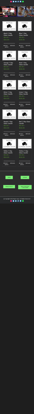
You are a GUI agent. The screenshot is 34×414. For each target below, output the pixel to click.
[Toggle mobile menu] (31, 9)
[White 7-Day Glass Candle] (9, 144)
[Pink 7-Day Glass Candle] (25, 55)
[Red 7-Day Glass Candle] (25, 114)
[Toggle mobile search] (27, 9)
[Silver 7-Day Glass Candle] (9, 85)
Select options (6, 46)
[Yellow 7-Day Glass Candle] (25, 144)
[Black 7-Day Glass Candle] (9, 26)
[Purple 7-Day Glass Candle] (9, 114)
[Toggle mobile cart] (24, 9)
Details (13, 45)
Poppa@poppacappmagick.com (17, 5)
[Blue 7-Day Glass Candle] (25, 26)
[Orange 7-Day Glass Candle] (9, 55)
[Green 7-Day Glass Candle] (25, 85)
